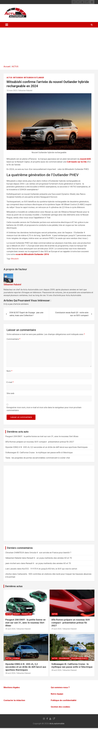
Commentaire (13, 339)
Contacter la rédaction (14, 700)
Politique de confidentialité (63, 700)
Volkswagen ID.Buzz (79, 658)
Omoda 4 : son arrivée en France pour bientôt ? (50, 552)
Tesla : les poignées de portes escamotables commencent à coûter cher (37, 458)
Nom (9, 371)
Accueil (7, 66)
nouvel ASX (85, 159)
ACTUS (15, 66)
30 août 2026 (10, 629)
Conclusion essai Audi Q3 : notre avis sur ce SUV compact (71, 314)
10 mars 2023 (12, 90)
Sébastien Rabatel (25, 90)
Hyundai (16, 658)
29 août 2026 (56, 629)
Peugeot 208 (26, 614)
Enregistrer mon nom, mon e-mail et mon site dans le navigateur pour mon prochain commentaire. (44, 408)
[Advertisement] (49, 47)
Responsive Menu (91, 2)
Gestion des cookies (60, 707)
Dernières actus (14, 586)
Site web (10, 393)
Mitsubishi (18, 78)
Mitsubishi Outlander (34, 78)
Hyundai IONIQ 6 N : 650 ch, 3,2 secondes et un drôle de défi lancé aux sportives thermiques (46, 447)
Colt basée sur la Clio (77, 162)
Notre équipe (57, 694)
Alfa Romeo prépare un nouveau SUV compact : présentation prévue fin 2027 (39, 442)
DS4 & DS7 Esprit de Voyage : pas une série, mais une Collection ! (26, 314)
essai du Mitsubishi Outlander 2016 (32, 254)
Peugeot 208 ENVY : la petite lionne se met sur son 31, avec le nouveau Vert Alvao (41, 436)
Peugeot (16, 614)
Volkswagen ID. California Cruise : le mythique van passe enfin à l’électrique (39, 452)
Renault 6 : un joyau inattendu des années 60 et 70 (49, 558)
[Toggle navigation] (7, 24)
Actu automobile (56, 723)
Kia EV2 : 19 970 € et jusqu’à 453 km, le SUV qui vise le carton (49, 568)
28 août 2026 (10, 673)
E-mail (10, 382)
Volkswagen (64, 658)
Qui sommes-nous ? (60, 687)
